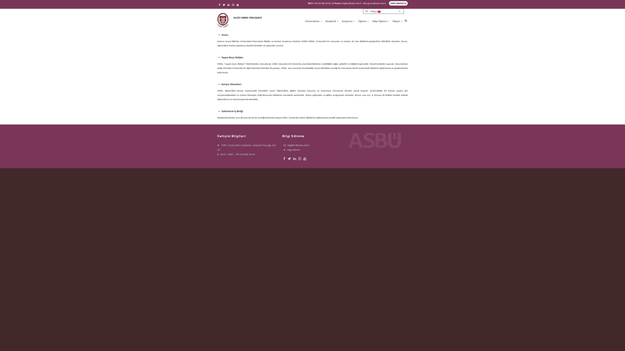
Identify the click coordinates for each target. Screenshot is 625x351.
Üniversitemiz (312, 21)
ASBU (224, 145)
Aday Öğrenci (380, 21)
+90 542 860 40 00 (319, 3)
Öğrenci (362, 21)
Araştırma (347, 21)
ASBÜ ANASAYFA (398, 3)
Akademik (331, 21)
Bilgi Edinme (293, 149)
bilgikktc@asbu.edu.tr (299, 145)
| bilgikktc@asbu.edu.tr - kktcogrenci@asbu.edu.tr (358, 3)
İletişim (397, 21)
